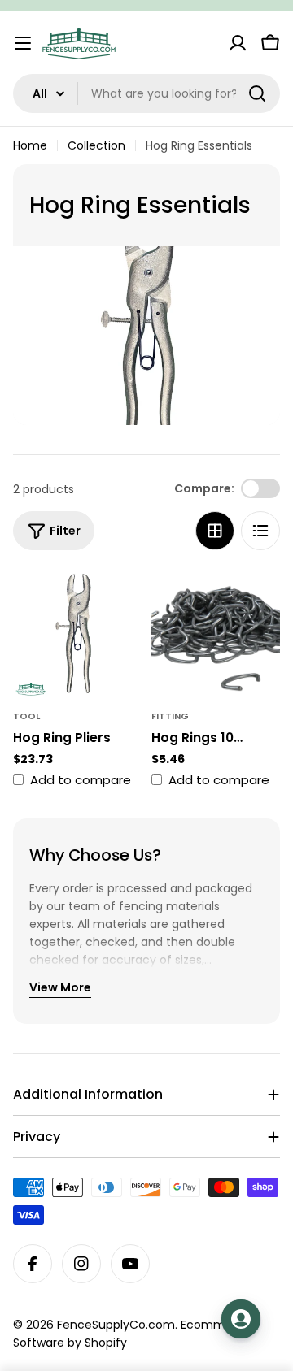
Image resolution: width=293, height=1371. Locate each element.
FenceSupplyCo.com (116, 1325)
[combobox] (146, 93)
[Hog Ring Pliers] (77, 634)
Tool (26, 715)
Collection (96, 145)
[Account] (237, 43)
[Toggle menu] (23, 43)
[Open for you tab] (240, 1318)
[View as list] (260, 530)
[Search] (257, 93)
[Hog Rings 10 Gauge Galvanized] (215, 634)
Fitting (170, 715)
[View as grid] (214, 530)
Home (30, 145)
